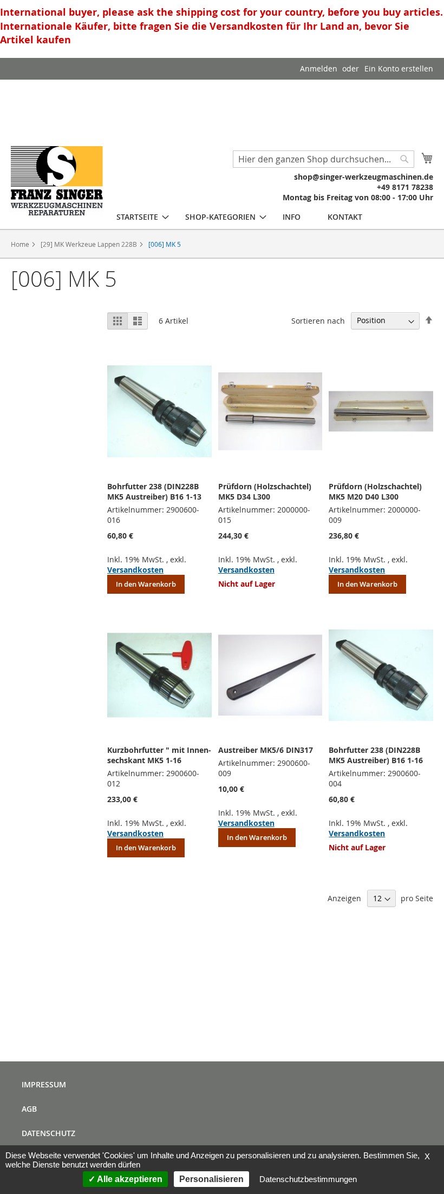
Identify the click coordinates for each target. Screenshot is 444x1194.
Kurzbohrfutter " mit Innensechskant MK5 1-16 (159, 755)
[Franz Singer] (57, 180)
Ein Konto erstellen (398, 68)
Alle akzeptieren (128, 1179)
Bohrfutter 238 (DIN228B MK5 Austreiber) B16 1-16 (376, 755)
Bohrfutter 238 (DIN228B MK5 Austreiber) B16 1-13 (154, 491)
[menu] (239, 217)
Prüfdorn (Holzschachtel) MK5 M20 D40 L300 (375, 491)
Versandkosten (135, 570)
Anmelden (318, 68)
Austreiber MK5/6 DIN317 (265, 750)
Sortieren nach (318, 320)
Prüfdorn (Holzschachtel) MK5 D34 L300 (264, 491)
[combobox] (323, 159)
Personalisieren (211, 1179)
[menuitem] (137, 217)
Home (21, 244)
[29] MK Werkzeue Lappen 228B (90, 244)
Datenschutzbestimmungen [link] (308, 1179)
